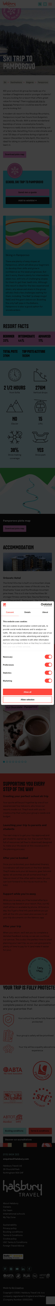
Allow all (27, 692)
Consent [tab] (10, 612)
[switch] (48, 665)
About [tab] (45, 612)
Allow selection (27, 699)
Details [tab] (27, 612)
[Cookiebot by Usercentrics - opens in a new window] (41, 604)
